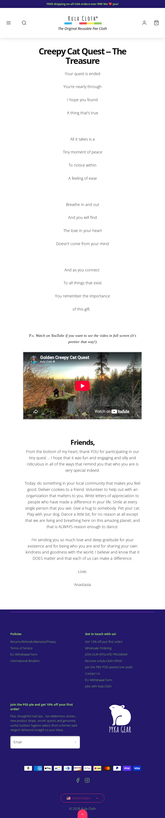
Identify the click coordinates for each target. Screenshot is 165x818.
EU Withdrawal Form (23, 654)
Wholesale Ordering (98, 648)
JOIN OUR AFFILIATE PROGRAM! (106, 654)
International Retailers (25, 661)
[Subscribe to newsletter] (75, 742)
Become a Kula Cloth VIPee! (103, 661)
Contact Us (92, 674)
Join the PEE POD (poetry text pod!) (108, 667)
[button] (8, 23)
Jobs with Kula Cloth (98, 686)
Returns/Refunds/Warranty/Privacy (33, 642)
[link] (144, 23)
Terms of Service (21, 648)
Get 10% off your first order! (103, 642)
